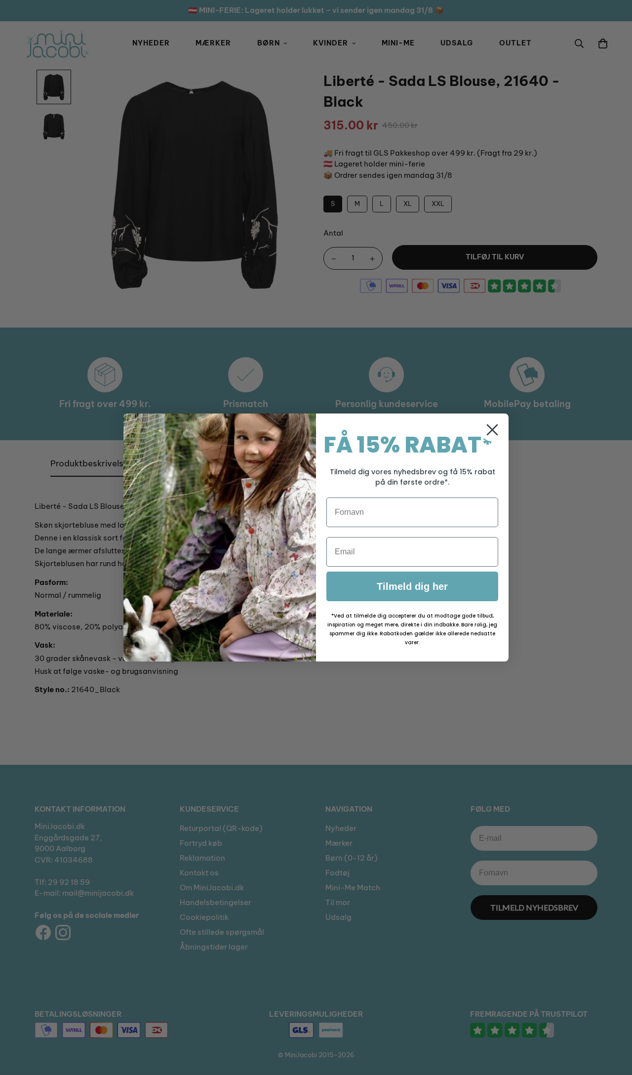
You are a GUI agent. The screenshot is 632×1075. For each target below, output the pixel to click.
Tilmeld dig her (412, 586)
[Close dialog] (492, 429)
